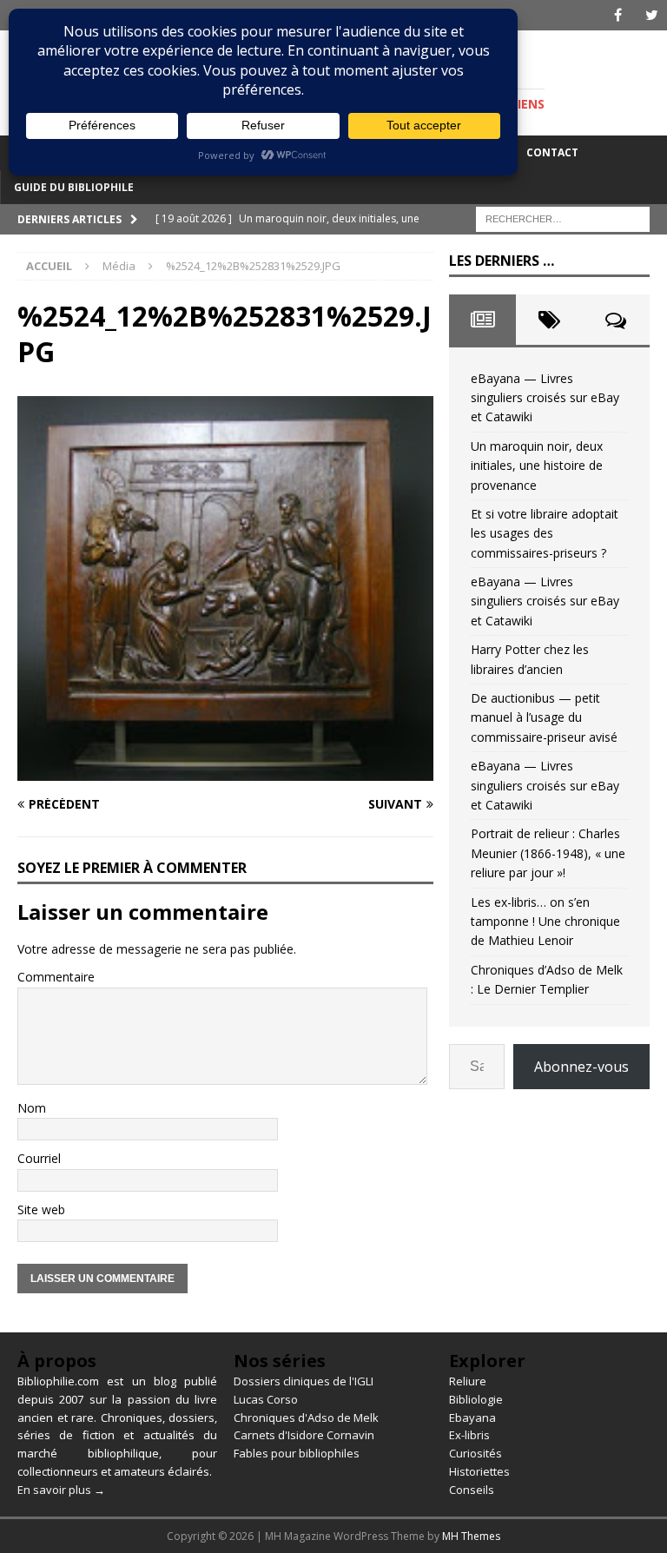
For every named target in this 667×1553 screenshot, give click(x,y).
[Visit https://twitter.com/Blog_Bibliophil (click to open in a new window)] (652, 15)
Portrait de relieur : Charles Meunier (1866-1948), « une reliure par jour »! (548, 853)
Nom (31, 1108)
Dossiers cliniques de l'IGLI (303, 1381)
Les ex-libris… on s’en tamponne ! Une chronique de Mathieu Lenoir (545, 921)
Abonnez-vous (581, 1066)
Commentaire (56, 976)
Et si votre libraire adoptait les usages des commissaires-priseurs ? (544, 533)
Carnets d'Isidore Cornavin (304, 1435)
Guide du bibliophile (74, 187)
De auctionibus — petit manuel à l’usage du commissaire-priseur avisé (544, 717)
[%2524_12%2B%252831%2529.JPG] (225, 771)
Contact (552, 152)
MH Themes (471, 1536)
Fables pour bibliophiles (297, 1453)
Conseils (471, 1489)
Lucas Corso (266, 1399)
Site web (41, 1209)
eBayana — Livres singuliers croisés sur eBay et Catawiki (545, 398)
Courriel (39, 1158)
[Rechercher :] (563, 217)
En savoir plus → (61, 1489)
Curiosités (475, 1453)
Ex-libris (469, 1435)
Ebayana (472, 1417)
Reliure (467, 1381)
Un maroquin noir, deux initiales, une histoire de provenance (537, 465)
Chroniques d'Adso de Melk (306, 1417)
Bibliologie (476, 1399)
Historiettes (479, 1471)
